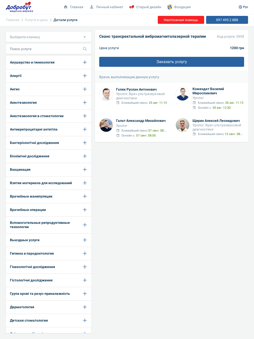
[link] (12, 20)
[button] (48, 37)
